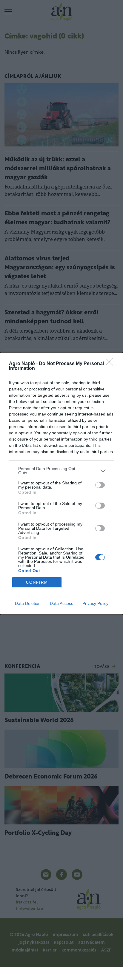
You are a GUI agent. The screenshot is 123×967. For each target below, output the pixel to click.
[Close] (111, 364)
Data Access (61, 603)
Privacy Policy (95, 603)
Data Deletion (28, 603)
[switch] (100, 485)
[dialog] (61, 483)
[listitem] (61, 470)
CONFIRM (37, 582)
